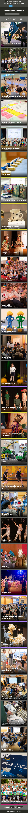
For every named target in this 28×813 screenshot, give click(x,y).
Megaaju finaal (6, 357)
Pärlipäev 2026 (6, 70)
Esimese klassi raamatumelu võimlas (13, 96)
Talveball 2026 (6, 592)
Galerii (20, 1)
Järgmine (20, 807)
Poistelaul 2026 (7, 645)
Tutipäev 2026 (6, 305)
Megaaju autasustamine (9, 331)
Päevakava (7, 3)
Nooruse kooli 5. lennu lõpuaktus (12, 44)
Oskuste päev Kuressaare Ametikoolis (14, 722)
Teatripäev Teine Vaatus (9, 253)
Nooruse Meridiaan (14, 1)
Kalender (12, 3)
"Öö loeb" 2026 (6, 775)
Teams (22, 3)
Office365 (17, 3)
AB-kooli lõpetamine (8, 279)
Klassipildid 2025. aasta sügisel (12, 801)
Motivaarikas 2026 (7, 697)
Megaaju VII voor (7, 514)
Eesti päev (5, 566)
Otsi (21, 14)
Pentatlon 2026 (6, 174)
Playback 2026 (6, 540)
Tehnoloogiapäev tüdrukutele (11, 148)
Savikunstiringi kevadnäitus (10, 227)
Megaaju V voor (6, 749)
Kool (7, 1)
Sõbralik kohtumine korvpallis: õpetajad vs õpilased (11, 487)
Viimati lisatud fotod (14, 19)
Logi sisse (16, 6)
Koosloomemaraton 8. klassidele (12, 122)
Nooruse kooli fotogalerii (14, 10)
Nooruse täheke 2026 (8, 383)
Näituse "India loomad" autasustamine (14, 200)
